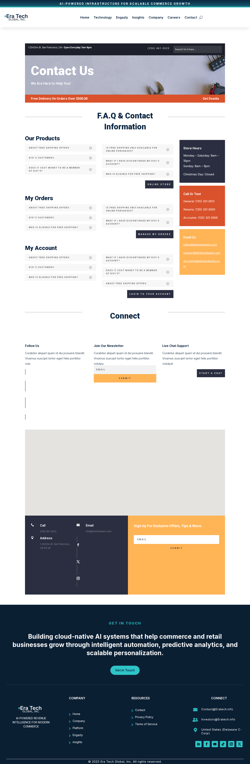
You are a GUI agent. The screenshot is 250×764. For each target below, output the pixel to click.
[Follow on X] (57, 394)
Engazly (122, 17)
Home (84, 17)
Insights (138, 17)
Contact (191, 17)
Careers (174, 17)
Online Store (159, 184)
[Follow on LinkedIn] (198, 744)
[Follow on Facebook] (57, 377)
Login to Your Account (150, 294)
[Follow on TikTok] (223, 744)
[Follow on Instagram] (57, 411)
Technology (103, 17)
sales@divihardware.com (200, 244)
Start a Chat (211, 373)
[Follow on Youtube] (215, 744)
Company (156, 17)
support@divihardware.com (201, 253)
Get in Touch (125, 670)
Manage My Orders (154, 234)
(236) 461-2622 (159, 48)
